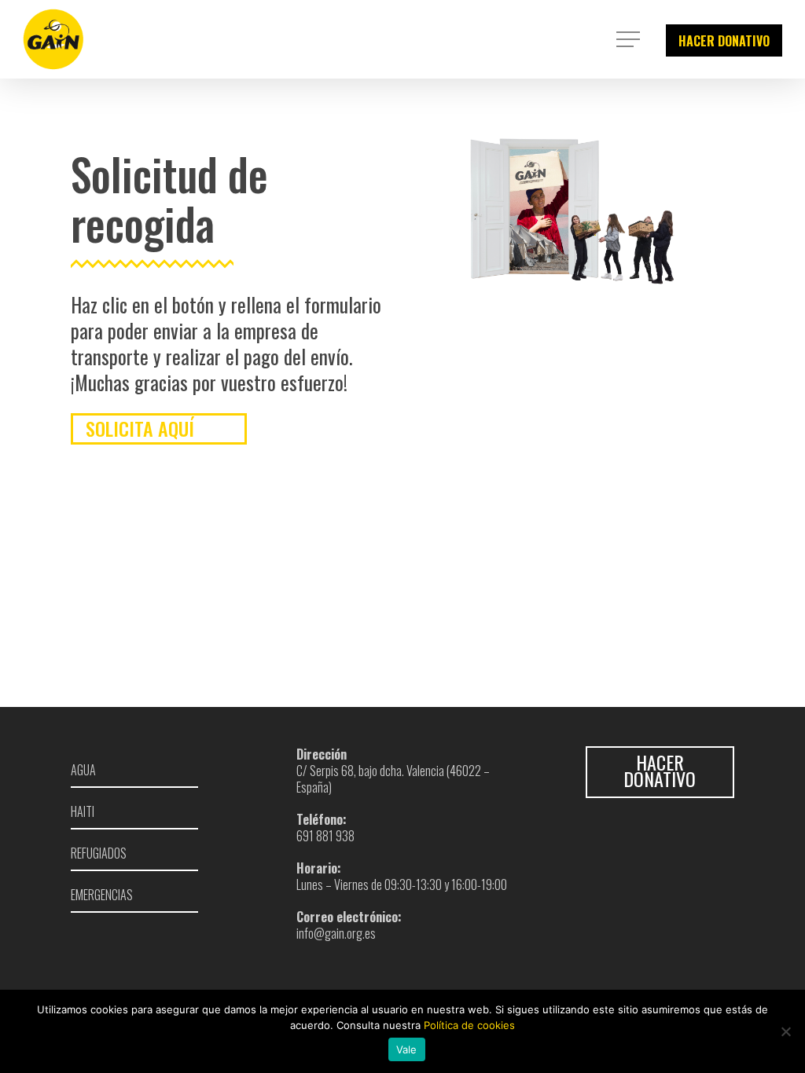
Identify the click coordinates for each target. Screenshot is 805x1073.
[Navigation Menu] (629, 39)
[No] (785, 1031)
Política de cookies (469, 1025)
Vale (406, 1049)
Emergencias (102, 895)
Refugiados (99, 853)
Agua (83, 769)
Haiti (82, 812)
